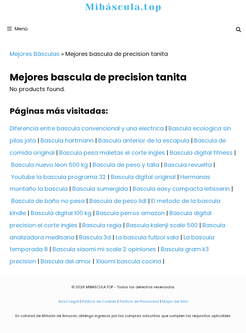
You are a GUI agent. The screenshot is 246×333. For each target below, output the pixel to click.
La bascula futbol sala (147, 237)
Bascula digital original (143, 177)
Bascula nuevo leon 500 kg (49, 165)
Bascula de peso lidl (117, 201)
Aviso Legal (68, 301)
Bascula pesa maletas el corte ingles (112, 153)
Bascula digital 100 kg (61, 213)
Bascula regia (101, 225)
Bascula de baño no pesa (48, 201)
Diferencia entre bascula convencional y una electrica (87, 128)
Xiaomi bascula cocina (128, 261)
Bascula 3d (95, 237)
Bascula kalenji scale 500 (162, 225)
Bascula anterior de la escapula (143, 140)
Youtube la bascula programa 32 (58, 177)
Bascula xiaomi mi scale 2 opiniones (104, 249)
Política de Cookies (99, 301)
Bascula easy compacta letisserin (181, 189)
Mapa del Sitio (175, 301)
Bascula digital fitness (201, 153)
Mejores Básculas (35, 54)
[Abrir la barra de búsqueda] (238, 29)
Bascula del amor (66, 261)
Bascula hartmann (67, 140)
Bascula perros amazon (130, 213)
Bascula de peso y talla (126, 165)
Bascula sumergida (100, 189)
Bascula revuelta (188, 165)
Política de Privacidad (139, 301)
